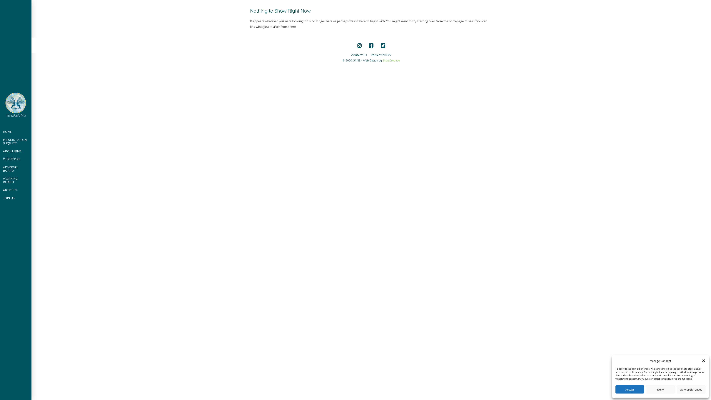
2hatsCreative (391, 60)
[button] (703, 361)
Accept (629, 389)
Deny (660, 389)
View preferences (691, 389)
